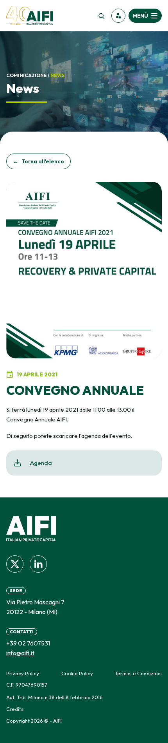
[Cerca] (101, 16)
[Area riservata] (118, 16)
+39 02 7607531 (28, 643)
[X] (14, 564)
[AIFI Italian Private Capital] (29, 15)
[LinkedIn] (38, 564)
